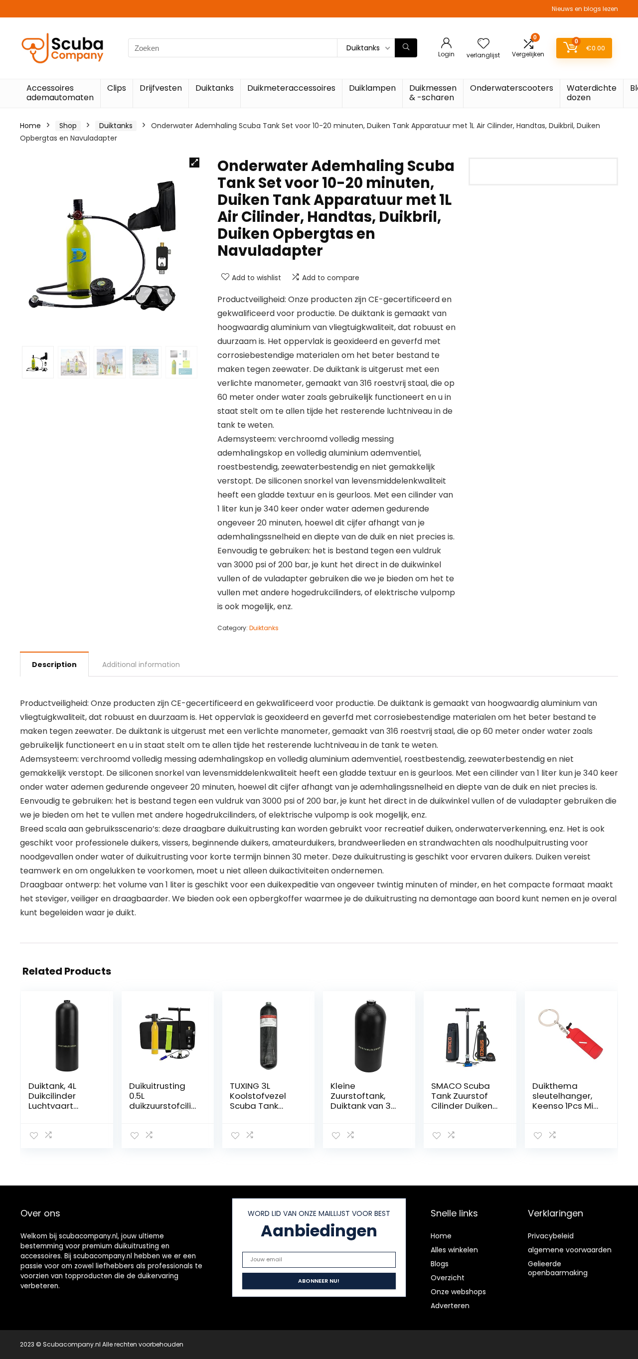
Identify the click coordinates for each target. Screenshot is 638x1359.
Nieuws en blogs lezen (585, 8)
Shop (68, 126)
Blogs (440, 1264)
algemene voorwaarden (570, 1250)
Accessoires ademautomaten (60, 92)
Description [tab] (54, 665)
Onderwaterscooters (511, 88)
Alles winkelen (454, 1250)
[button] (194, 163)
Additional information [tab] (141, 665)
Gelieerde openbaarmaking (558, 1268)
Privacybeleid (551, 1236)
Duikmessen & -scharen (433, 92)
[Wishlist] (483, 44)
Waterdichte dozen (592, 92)
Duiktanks (214, 88)
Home (30, 126)
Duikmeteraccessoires (291, 88)
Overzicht (448, 1278)
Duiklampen (372, 88)
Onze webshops (458, 1292)
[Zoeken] (406, 47)
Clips (116, 88)
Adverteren (450, 1306)
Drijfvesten (161, 88)
